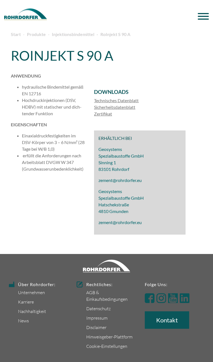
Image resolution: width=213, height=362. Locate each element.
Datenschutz (98, 308)
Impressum (97, 317)
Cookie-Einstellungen (106, 346)
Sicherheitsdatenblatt (114, 107)
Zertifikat (103, 113)
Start (16, 34)
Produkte (36, 34)
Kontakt (167, 320)
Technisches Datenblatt (116, 100)
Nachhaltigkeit (32, 311)
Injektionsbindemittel (73, 34)
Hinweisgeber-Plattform (109, 336)
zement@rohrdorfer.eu (120, 180)
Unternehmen (31, 292)
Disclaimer (96, 327)
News (23, 320)
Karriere (26, 301)
